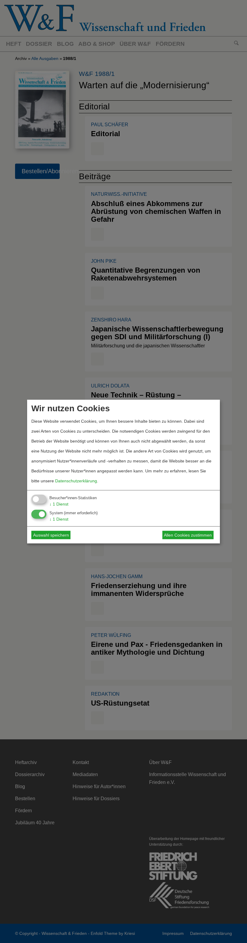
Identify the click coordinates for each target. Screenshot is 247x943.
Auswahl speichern (51, 535)
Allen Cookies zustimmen (188, 535)
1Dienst (58, 503)
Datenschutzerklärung (76, 480)
